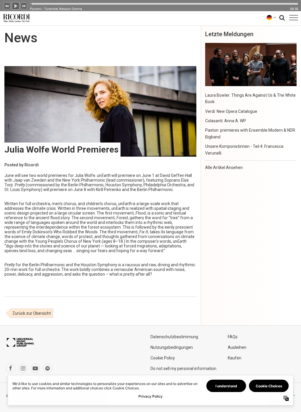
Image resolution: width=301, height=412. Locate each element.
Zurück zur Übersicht (31, 313)
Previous (7, 5)
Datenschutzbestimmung (174, 336)
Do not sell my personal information (183, 368)
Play (15, 5)
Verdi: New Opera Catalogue (231, 111)
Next (24, 5)
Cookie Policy (162, 358)
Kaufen (234, 358)
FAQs (233, 336)
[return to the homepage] (15, 17)
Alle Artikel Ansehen (224, 167)
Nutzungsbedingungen (171, 347)
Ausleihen (237, 347)
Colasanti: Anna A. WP (225, 120)
